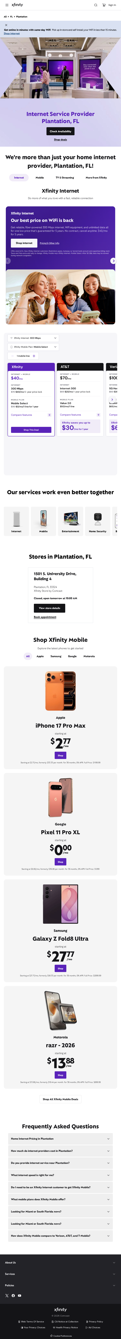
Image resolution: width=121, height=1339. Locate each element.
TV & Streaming (65, 177)
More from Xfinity (96, 177)
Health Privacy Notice (67, 1327)
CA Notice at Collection (66, 1321)
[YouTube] (19, 1296)
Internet (19, 177)
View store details (49, 608)
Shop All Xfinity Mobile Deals (60, 1099)
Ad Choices (94, 1327)
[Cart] (104, 5)
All (27, 656)
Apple (40, 656)
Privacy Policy (96, 1321)
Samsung (56, 656)
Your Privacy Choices (34, 1327)
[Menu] (7, 5)
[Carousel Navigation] (60, 261)
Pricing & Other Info (49, 243)
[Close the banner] (6, 25)
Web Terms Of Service (32, 1321)
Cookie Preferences (62, 1336)
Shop (60, 755)
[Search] (96, 5)
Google (72, 656)
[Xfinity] (17, 5)
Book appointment (45, 617)
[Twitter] (7, 1296)
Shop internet (12, 33)
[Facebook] (13, 1296)
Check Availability (60, 131)
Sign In (112, 5)
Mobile (40, 177)
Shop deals (60, 139)
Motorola (89, 656)
